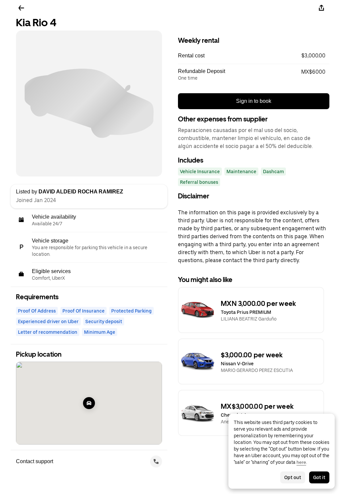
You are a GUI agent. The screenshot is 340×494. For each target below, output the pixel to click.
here (301, 462)
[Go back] (21, 8)
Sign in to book (253, 101)
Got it (319, 477)
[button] (253, 56)
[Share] (321, 8)
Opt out (292, 477)
